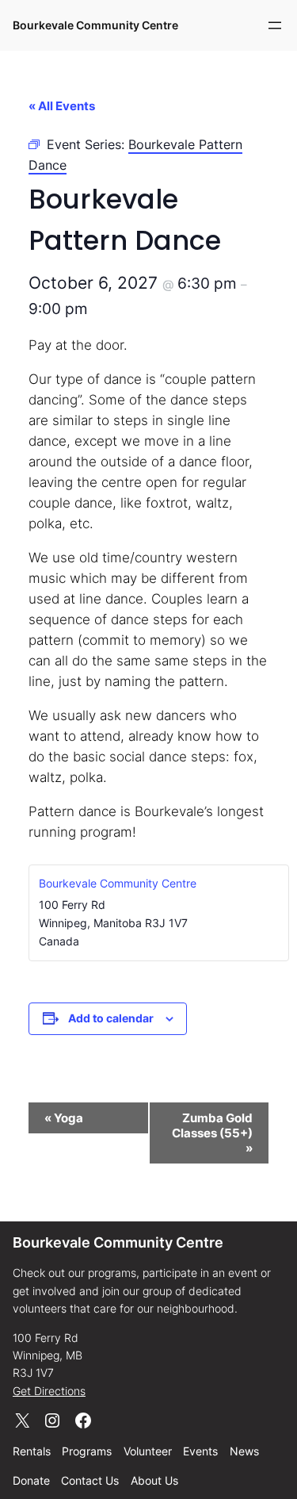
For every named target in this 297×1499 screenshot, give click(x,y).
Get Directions (49, 1390)
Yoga (63, 1117)
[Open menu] (274, 25)
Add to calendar (111, 1018)
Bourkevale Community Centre (95, 25)
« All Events (62, 105)
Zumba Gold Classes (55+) (212, 1133)
